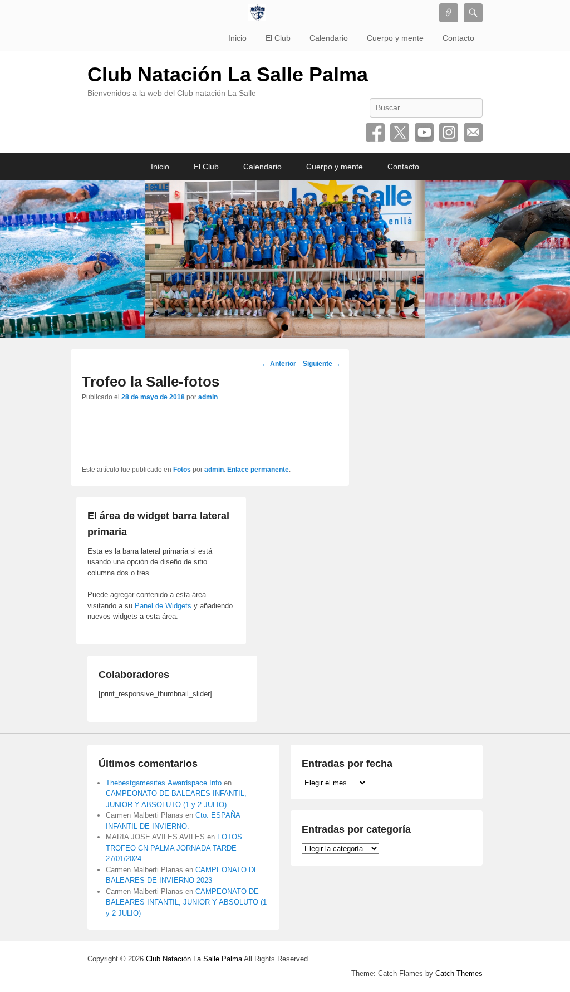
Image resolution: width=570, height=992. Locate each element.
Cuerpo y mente (395, 37)
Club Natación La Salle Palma (227, 74)
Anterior (279, 364)
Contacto (458, 37)
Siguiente (322, 364)
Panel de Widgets (163, 606)
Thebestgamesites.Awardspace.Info (164, 783)
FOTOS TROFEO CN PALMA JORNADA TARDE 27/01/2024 (174, 848)
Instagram (448, 132)
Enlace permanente (258, 469)
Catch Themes (459, 973)
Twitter (399, 132)
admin (208, 397)
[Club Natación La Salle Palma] (257, 13)
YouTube (424, 132)
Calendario (328, 37)
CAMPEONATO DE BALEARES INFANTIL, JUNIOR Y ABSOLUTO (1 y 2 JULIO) (186, 902)
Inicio (237, 37)
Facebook (375, 132)
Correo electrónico (473, 132)
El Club (278, 37)
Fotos (182, 469)
